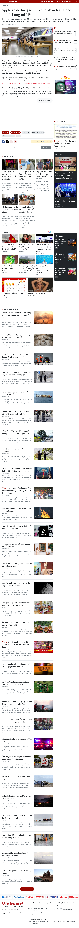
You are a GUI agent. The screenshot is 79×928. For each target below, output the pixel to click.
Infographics (62, 121)
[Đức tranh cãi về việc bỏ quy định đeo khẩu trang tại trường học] (27, 199)
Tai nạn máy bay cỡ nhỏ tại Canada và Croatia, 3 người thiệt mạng (16, 665)
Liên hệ (56, 905)
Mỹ (19, 136)
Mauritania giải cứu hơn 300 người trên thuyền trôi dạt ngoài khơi (17, 816)
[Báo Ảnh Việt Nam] (32, 897)
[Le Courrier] (22, 897)
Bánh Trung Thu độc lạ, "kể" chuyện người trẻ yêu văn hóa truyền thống (15, 644)
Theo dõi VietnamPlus (37, 141)
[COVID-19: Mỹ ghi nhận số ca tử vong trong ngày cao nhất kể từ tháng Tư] (10, 164)
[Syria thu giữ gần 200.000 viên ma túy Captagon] (43, 875)
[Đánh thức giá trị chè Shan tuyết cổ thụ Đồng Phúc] (43, 454)
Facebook (3, 141)
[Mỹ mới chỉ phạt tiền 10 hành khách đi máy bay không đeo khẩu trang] (26, 83)
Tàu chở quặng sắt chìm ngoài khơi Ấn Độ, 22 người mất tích (16, 393)
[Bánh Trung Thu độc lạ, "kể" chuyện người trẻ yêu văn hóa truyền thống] (43, 647)
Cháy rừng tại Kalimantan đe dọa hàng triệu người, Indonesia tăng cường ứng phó (16, 315)
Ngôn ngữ (60, 903)
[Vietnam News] (11, 897)
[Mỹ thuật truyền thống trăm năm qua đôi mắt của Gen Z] (43, 549)
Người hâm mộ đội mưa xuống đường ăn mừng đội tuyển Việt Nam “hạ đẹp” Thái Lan (17, 490)
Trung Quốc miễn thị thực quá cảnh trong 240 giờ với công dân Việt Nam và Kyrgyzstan (65, 59)
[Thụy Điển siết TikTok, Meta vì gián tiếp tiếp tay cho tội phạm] (43, 531)
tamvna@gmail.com (33, 915)
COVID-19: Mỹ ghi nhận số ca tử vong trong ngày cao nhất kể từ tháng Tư (10, 175)
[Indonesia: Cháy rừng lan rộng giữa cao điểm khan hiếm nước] (43, 858)
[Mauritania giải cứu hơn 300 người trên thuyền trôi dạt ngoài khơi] (43, 820)
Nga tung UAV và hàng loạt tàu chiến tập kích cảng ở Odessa (60, 242)
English (48, 1)
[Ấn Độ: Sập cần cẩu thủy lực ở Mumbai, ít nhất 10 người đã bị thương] (43, 761)
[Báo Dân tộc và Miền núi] (66, 897)
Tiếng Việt (43, 1)
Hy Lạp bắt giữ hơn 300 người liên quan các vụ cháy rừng (16, 797)
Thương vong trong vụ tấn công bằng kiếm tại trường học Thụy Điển (16, 412)
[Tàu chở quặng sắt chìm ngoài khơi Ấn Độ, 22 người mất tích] (43, 397)
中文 (62, 1)
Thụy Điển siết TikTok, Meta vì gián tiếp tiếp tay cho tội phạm (17, 527)
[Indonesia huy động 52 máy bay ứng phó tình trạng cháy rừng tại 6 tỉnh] (43, 706)
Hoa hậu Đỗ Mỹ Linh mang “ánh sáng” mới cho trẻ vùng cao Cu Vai (16, 604)
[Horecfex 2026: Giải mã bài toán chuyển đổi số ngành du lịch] (65, 190)
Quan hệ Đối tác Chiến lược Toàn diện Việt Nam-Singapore (65, 143)
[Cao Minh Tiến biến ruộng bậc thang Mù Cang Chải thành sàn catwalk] (43, 687)
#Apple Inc (5, 132)
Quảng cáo (50, 905)
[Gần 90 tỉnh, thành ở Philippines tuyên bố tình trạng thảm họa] (43, 840)
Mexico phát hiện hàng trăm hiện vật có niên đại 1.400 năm (17, 564)
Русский (66, 1)
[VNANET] (46, 897)
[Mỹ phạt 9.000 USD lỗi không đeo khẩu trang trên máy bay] (10, 199)
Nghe (60, 248)
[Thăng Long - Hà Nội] (70, 1)
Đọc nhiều (60, 28)
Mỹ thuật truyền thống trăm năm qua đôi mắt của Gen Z (16, 545)
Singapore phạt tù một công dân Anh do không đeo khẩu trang (44, 173)
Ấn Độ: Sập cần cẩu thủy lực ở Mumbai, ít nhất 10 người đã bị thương (16, 757)
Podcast (61, 236)
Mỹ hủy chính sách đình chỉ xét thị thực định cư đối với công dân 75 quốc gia (17, 469)
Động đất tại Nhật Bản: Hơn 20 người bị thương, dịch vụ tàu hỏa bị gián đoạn (17, 432)
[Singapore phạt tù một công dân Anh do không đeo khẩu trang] (44, 164)
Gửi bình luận (46, 147)
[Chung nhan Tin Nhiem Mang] (68, 909)
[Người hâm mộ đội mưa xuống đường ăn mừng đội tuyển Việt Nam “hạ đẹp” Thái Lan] (43, 493)
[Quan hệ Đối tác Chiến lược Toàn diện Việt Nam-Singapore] (65, 131)
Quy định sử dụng (43, 903)
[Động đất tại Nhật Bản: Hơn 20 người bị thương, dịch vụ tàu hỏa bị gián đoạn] (43, 436)
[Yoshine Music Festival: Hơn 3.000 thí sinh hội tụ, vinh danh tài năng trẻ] (65, 164)
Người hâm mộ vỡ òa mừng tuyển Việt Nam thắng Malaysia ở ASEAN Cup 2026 (65, 68)
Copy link (15, 141)
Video (60, 154)
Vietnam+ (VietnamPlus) (14, 1)
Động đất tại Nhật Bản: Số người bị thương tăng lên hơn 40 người (15, 355)
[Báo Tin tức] (56, 897)
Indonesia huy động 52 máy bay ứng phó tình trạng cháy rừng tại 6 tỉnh (17, 702)
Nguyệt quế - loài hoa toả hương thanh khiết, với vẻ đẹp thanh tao (65, 41)
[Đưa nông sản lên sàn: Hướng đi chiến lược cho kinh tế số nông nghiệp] (72, 271)
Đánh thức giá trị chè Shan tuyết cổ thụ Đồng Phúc (16, 450)
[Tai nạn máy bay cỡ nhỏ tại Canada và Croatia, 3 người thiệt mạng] (43, 669)
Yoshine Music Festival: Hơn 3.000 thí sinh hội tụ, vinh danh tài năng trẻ (65, 175)
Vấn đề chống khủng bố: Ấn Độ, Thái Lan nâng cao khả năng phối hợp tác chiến (17, 720)
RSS (51, 903)
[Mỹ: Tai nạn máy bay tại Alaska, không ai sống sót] (43, 781)
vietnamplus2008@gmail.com (38, 919)
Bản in (11, 141)
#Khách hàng (26, 132)
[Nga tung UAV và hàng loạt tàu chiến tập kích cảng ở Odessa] (72, 242)
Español (58, 1)
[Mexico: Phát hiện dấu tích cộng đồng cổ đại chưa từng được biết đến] (43, 340)
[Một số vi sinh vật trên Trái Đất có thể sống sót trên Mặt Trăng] (43, 588)
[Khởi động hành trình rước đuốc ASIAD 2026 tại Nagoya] (43, 513)
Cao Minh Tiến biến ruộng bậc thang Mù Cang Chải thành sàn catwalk (17, 683)
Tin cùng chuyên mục (12, 309)
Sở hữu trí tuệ (34, 903)
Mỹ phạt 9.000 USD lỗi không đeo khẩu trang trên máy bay (10, 209)
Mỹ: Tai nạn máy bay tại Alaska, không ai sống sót (17, 777)
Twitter (7, 141)
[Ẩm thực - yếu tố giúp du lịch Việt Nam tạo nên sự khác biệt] (43, 627)
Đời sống (5, 6)
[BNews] (75, 897)
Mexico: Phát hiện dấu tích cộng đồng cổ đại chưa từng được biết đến (17, 336)
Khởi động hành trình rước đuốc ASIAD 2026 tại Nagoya (16, 509)
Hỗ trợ (54, 903)
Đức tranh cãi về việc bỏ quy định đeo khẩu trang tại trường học (26, 209)
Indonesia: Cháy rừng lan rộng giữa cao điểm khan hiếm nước (16, 854)
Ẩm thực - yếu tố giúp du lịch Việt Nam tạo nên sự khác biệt (16, 623)
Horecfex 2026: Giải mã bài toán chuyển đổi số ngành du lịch (65, 201)
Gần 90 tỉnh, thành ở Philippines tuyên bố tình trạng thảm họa (16, 836)
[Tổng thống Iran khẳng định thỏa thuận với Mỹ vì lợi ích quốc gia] (72, 257)
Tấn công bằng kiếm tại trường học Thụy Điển (17, 740)
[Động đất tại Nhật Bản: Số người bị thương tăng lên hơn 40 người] (43, 359)
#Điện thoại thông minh (8, 136)
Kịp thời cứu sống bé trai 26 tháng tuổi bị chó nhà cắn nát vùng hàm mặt (65, 32)
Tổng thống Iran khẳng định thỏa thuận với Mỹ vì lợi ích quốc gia (60, 256)
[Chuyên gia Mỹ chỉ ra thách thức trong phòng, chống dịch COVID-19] (27, 164)
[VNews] (40, 897)
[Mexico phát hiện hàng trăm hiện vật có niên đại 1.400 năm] (43, 568)
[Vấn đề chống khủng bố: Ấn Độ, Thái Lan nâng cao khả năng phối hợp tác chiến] (43, 724)
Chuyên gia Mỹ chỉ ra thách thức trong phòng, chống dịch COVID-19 (26, 175)
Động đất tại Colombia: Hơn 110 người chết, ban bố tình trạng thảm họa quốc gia (65, 50)
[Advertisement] (27, 114)
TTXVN (66, 903)
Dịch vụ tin (71, 903)
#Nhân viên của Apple (38, 132)
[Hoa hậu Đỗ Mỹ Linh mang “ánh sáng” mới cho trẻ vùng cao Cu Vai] (43, 607)
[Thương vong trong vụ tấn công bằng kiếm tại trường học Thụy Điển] (43, 416)
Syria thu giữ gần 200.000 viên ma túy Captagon (16, 871)
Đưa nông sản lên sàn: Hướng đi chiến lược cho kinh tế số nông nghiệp (61, 271)
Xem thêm (27, 889)
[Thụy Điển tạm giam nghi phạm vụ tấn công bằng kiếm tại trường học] (43, 377)
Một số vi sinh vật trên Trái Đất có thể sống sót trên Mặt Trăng (16, 584)
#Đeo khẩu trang (15, 132)
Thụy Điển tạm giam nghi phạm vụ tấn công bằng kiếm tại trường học (16, 373)
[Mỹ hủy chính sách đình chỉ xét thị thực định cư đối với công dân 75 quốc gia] (43, 473)
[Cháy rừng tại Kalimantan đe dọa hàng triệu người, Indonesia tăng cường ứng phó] (43, 317)
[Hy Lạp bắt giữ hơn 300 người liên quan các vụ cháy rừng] (43, 801)
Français (53, 1)
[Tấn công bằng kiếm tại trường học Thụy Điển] (43, 744)
